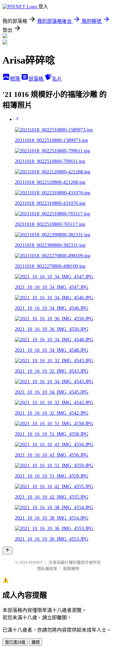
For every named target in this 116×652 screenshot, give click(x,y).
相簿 (15, 78)
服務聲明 (71, 568)
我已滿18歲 (15, 642)
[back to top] (7, 550)
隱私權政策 (47, 568)
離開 (36, 642)
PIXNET (36, 562)
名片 (57, 78)
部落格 (36, 78)
